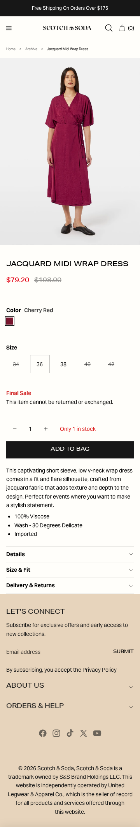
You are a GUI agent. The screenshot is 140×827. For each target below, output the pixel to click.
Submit (123, 652)
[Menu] (9, 28)
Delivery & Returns (30, 585)
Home (11, 49)
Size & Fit (18, 569)
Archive (31, 49)
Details (15, 554)
